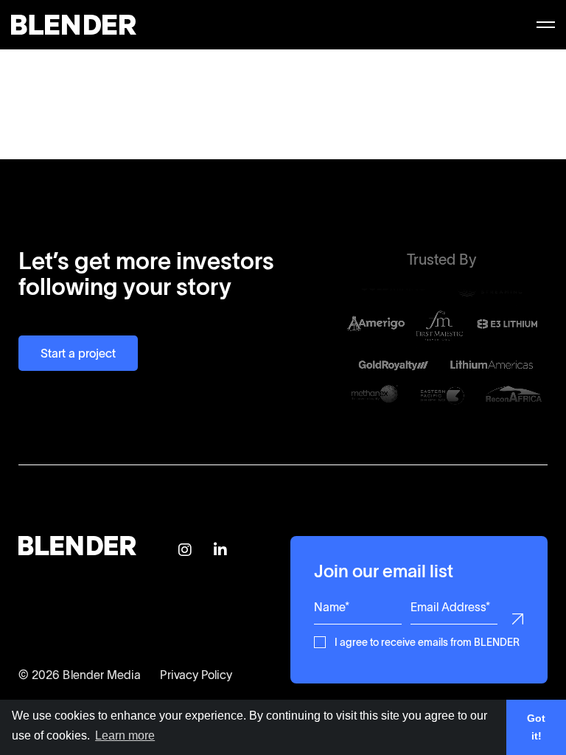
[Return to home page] (73, 30)
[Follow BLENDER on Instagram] (185, 550)
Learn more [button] (125, 735)
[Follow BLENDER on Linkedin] (220, 550)
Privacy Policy (196, 674)
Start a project (78, 353)
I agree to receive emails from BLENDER (427, 641)
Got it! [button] (536, 727)
